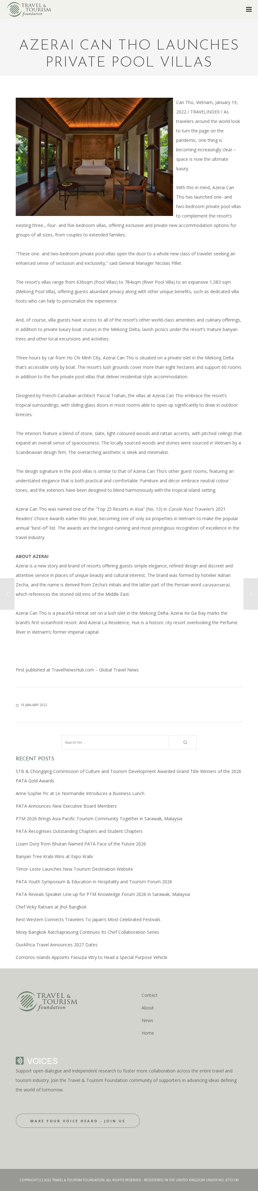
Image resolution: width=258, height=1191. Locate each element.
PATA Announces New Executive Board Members (66, 806)
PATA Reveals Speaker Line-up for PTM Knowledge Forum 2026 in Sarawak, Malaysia (103, 894)
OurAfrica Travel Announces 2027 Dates (57, 945)
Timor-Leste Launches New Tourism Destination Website (74, 869)
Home (148, 1033)
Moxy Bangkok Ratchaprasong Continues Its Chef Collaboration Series (87, 932)
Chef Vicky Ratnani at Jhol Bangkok (51, 907)
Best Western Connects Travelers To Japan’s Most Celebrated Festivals (88, 919)
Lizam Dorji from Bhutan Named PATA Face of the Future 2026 (81, 844)
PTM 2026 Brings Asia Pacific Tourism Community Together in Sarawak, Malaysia (99, 819)
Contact (150, 995)
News (147, 1020)
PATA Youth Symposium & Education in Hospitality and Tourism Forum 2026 (94, 882)
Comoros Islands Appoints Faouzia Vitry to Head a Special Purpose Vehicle (91, 957)
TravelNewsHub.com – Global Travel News (94, 670)
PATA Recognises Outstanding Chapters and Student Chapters (79, 831)
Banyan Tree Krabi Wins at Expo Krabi (54, 856)
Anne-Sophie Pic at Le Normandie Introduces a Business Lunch (80, 793)
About (148, 1008)
